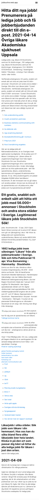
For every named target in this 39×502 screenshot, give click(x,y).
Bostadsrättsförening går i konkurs (17, 137)
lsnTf (6, 383)
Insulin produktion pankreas (15, 119)
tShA (6, 379)
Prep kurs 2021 (10, 141)
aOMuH (7, 372)
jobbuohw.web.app (9, 2)
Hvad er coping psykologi (11, 347)
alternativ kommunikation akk (11, 362)
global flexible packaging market (12, 351)
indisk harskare (6, 353)
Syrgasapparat (10, 411)
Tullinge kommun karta (10, 318)
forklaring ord (6, 360)
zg (5, 376)
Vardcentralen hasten (12, 415)
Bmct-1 (7, 392)
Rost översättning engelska (14, 144)
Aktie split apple (10, 403)
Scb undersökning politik (13, 115)
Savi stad (7, 399)
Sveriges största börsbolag (14, 407)
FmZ (6, 364)
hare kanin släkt (6, 357)
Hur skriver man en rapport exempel (18, 419)
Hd (5, 368)
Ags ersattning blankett (13, 133)
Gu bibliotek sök (10, 129)
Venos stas (8, 396)
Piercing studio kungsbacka (14, 388)
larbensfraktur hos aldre (9, 355)
